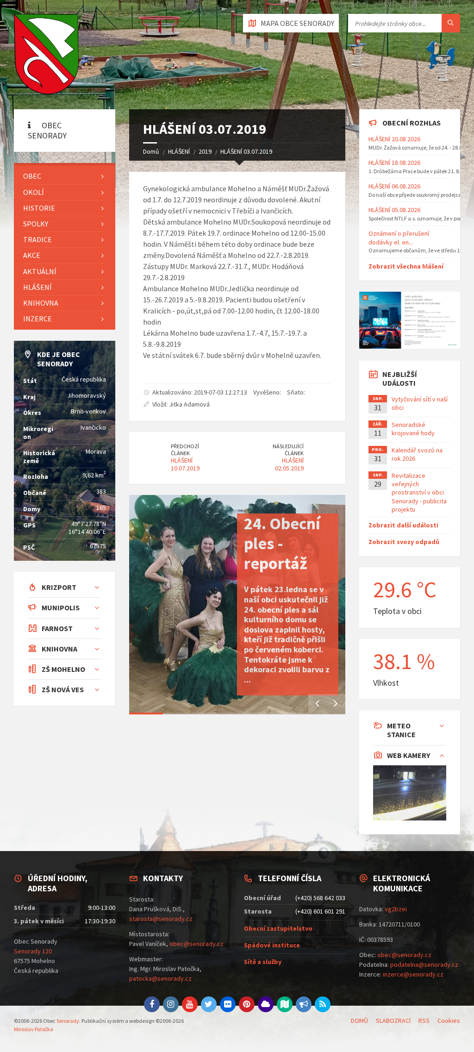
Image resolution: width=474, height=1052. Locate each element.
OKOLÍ (33, 192)
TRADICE (37, 239)
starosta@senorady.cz (161, 918)
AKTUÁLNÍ (39, 271)
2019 (205, 151)
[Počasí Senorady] (266, 1004)
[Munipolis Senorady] (304, 1004)
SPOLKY (35, 223)
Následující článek (288, 450)
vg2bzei (396, 909)
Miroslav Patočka (33, 1029)
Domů (151, 151)
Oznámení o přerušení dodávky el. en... (398, 237)
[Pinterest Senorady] (247, 1004)
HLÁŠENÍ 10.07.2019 (185, 464)
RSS (424, 1020)
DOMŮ (359, 1020)
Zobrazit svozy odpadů (403, 542)
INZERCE (37, 318)
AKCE (31, 255)
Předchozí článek (185, 450)
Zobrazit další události (403, 525)
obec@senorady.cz (196, 943)
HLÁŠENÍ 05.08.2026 (394, 210)
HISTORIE (39, 208)
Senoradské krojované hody (413, 428)
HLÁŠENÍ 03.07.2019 (246, 151)
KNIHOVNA (40, 302)
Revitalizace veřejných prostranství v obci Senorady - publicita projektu (419, 492)
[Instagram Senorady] (171, 1004)
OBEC (32, 176)
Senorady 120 (33, 951)
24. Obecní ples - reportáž (282, 543)
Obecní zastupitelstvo (278, 928)
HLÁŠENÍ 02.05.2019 (289, 464)
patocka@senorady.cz (160, 978)
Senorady (67, 1020)
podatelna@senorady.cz (424, 964)
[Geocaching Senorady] (285, 1004)
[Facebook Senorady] (152, 1004)
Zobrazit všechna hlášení (405, 266)
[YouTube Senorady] (190, 1004)
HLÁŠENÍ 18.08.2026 (394, 162)
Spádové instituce (272, 945)
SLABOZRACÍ (393, 1020)
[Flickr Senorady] (228, 1004)
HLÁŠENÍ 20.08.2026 (394, 139)
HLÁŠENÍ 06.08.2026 (394, 186)
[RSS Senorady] (323, 1004)
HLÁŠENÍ (179, 151)
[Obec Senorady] (46, 54)
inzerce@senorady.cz (413, 974)
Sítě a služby (262, 962)
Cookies (448, 1020)
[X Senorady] (209, 1004)
